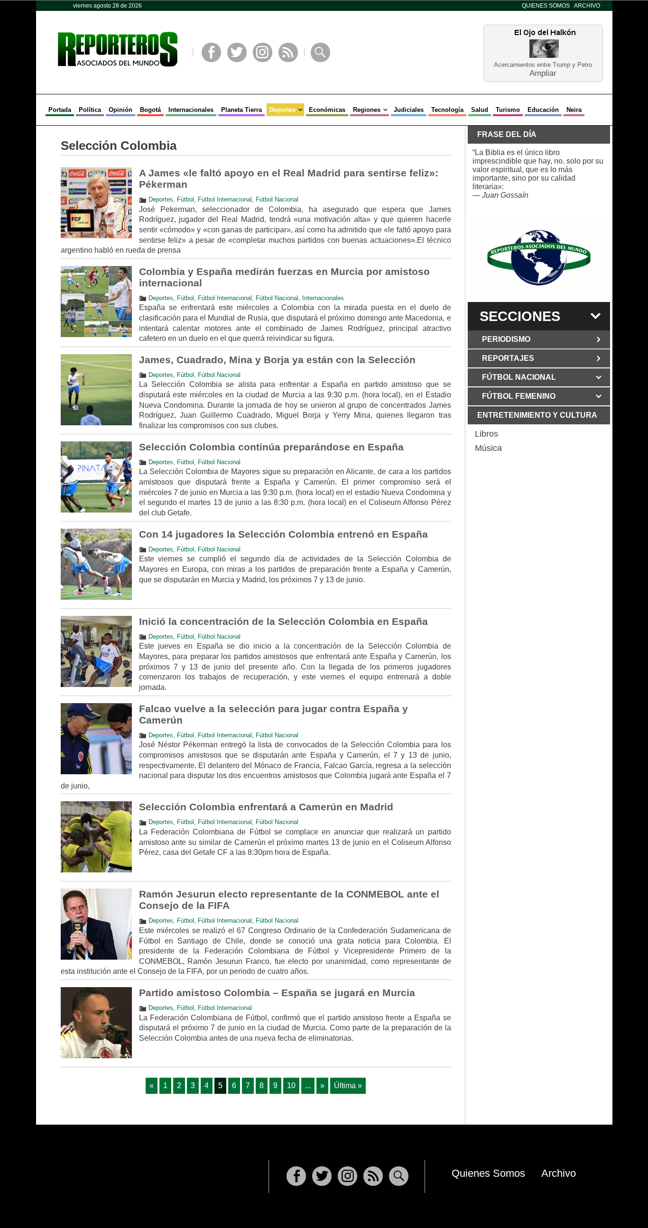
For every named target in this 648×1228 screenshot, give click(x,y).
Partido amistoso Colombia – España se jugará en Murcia (277, 992)
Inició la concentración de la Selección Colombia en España (283, 621)
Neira (574, 109)
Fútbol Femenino (518, 396)
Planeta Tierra (241, 109)
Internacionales (190, 109)
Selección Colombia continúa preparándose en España (271, 446)
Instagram (262, 52)
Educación (543, 109)
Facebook (211, 52)
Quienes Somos (546, 5)
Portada (59, 109)
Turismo (508, 109)
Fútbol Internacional (225, 199)
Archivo (587, 5)
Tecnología (447, 109)
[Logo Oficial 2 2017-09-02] (539, 257)
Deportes (282, 109)
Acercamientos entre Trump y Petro (543, 64)
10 (291, 1085)
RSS (288, 52)
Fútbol (185, 199)
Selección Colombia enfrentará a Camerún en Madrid (266, 806)
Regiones (366, 109)
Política (90, 109)
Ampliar (542, 73)
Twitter (237, 52)
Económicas (327, 109)
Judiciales (409, 109)
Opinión (120, 109)
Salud (479, 109)
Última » (348, 1085)
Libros (486, 434)
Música (488, 448)
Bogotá (150, 109)
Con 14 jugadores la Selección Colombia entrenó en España (283, 534)
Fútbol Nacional (277, 199)
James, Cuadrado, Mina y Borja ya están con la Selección (277, 359)
